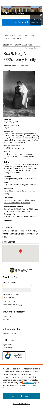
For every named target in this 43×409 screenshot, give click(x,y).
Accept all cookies (21, 396)
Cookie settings (29, 382)
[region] (21, 386)
